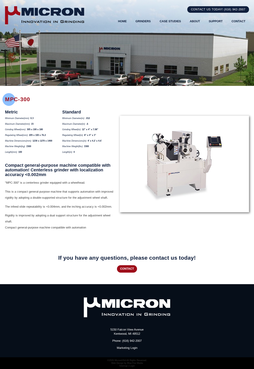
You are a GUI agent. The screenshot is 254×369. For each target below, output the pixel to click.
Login (132, 366)
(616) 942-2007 (234, 9)
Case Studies (170, 21)
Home (122, 21)
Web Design (117, 363)
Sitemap (123, 366)
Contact (238, 21)
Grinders (143, 21)
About (195, 21)
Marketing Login (127, 348)
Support (216, 21)
